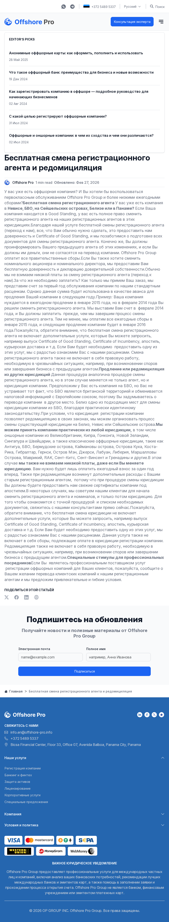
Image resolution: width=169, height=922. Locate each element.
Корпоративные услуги (22, 795)
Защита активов (17, 782)
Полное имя (96, 649)
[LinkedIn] (27, 597)
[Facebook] (17, 597)
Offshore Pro (23, 182)
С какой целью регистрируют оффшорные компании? (58, 116)
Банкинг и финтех (18, 775)
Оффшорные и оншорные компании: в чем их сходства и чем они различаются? (81, 135)
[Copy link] (36, 597)
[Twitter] (7, 597)
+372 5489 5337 (104, 7)
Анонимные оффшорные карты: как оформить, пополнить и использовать (76, 53)
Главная (15, 691)
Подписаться (84, 671)
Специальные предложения (26, 802)
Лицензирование (17, 788)
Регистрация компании (22, 768)
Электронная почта (34, 649)
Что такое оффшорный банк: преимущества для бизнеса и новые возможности (81, 72)
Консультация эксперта (132, 22)
